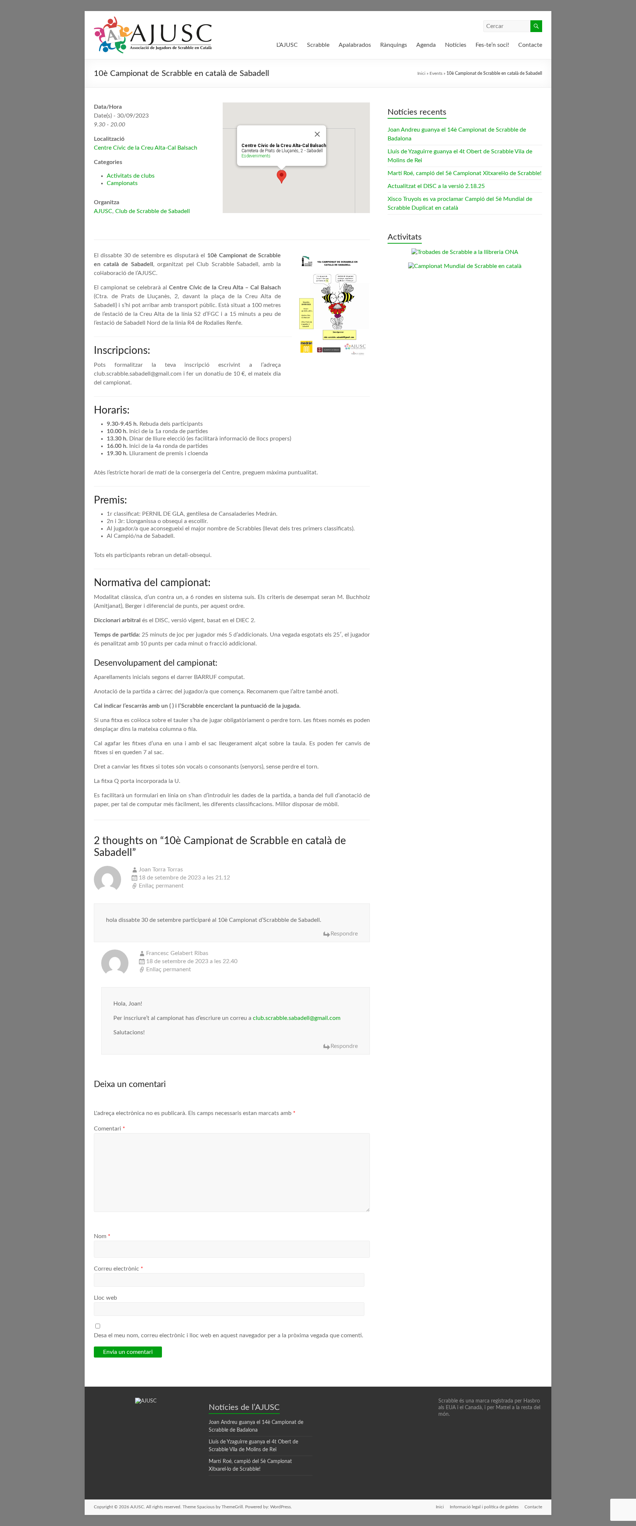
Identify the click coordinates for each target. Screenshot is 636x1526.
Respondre (344, 934)
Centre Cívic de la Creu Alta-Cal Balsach (145, 148)
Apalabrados (355, 45)
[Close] (317, 134)
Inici (421, 73)
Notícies (455, 45)
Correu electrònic (118, 1269)
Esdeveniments (256, 155)
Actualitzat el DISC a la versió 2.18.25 (436, 186)
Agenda (426, 45)
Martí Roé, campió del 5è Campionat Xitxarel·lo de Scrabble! (464, 173)
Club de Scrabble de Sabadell (152, 211)
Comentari (109, 1129)
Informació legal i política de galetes (484, 1507)
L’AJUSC (287, 45)
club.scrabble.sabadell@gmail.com (296, 1018)
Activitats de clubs (131, 176)
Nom (102, 1236)
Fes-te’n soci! (492, 45)
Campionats (122, 183)
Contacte (530, 45)
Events (436, 73)
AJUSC (103, 211)
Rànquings (393, 45)
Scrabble (318, 45)
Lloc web (105, 1298)
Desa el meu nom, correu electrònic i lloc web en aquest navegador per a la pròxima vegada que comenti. (228, 1335)
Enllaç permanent (161, 886)
